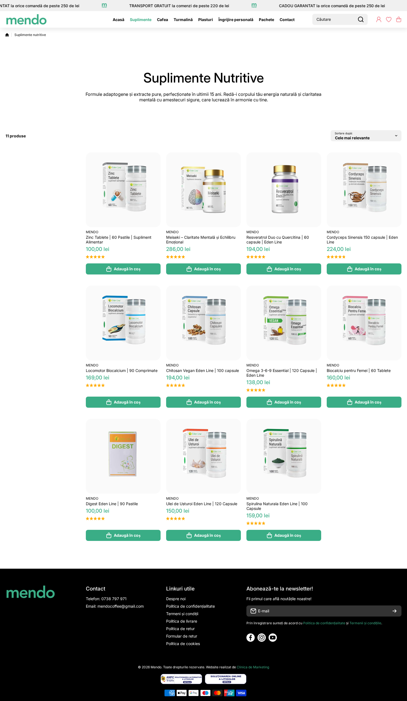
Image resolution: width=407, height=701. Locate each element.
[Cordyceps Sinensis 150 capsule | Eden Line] (364, 189)
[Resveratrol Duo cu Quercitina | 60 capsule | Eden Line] (283, 189)
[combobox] (340, 19)
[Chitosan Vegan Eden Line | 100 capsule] (203, 323)
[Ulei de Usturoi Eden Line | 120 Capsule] (203, 456)
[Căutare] (361, 19)
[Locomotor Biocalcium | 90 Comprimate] (123, 323)
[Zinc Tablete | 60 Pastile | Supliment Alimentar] (123, 189)
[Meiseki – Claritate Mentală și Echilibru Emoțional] (203, 189)
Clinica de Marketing (253, 667)
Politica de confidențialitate (324, 623)
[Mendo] (26, 19)
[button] (398, 19)
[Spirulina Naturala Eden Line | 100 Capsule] (283, 456)
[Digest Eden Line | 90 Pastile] (123, 456)
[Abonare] (394, 611)
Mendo (92, 232)
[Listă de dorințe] (388, 19)
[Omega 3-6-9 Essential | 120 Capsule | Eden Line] (283, 323)
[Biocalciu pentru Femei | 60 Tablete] (364, 323)
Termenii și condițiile (365, 623)
